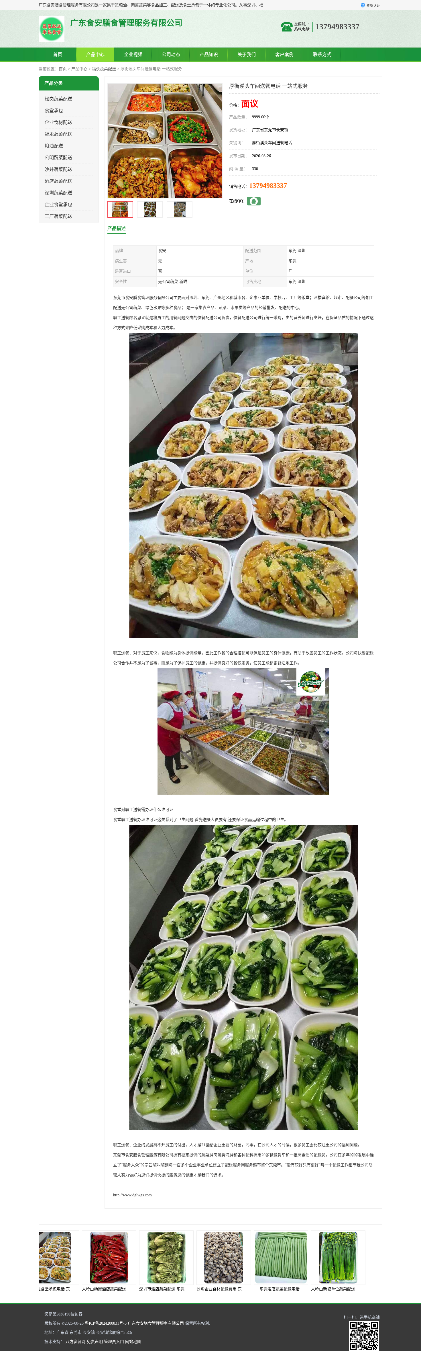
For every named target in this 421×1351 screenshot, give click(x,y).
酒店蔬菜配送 (58, 181)
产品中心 (95, 54)
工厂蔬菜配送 (58, 216)
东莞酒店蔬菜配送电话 (182, 1289)
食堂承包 (54, 110)
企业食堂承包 (58, 204)
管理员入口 (114, 1342)
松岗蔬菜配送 (58, 98)
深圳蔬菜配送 (58, 192)
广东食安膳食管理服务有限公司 (156, 1323)
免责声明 (95, 1342)
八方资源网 (76, 1342)
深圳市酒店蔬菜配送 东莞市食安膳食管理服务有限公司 (90, 1289)
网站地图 (133, 1342)
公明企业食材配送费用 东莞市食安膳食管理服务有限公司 (149, 1289)
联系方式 (322, 54)
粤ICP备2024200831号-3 (106, 1323)
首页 (57, 54)
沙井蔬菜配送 (58, 169)
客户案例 (284, 54)
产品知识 (209, 54)
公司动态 (171, 54)
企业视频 (133, 54)
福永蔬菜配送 (104, 69)
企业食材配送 (58, 122)
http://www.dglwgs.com (132, 1195)
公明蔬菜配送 (58, 157)
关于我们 (246, 54)
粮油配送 (54, 145)
